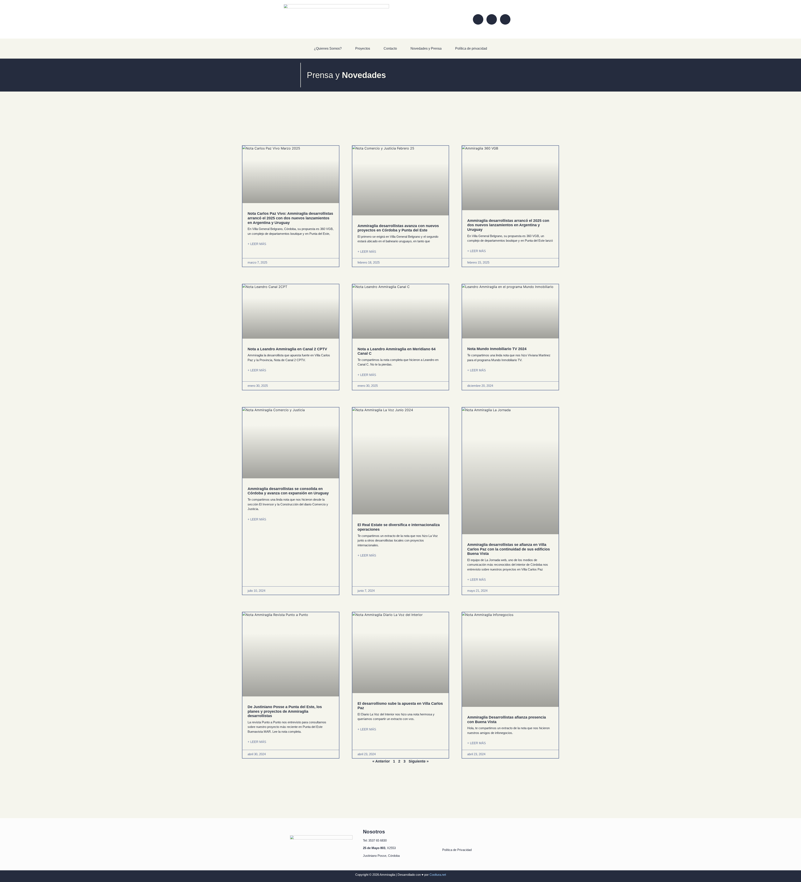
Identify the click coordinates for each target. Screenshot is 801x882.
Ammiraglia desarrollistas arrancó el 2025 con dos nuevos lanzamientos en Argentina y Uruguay (508, 225)
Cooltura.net (437, 874)
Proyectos (362, 48)
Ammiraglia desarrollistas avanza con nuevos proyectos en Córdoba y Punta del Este (398, 228)
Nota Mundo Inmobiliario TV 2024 (496, 349)
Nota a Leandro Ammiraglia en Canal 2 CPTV (287, 349)
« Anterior (381, 761)
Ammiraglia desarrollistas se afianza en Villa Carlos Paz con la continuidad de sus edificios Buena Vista (508, 549)
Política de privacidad (471, 48)
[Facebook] (478, 19)
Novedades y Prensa (426, 48)
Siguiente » (419, 761)
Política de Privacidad (457, 850)
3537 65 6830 (377, 840)
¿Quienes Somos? (328, 48)
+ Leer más (257, 244)
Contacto (390, 48)
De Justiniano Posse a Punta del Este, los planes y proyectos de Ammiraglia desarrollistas (285, 711)
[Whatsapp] (505, 19)
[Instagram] (491, 19)
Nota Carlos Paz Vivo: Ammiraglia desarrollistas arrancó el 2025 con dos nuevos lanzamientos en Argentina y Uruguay (290, 218)
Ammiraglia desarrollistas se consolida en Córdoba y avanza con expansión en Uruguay (288, 491)
